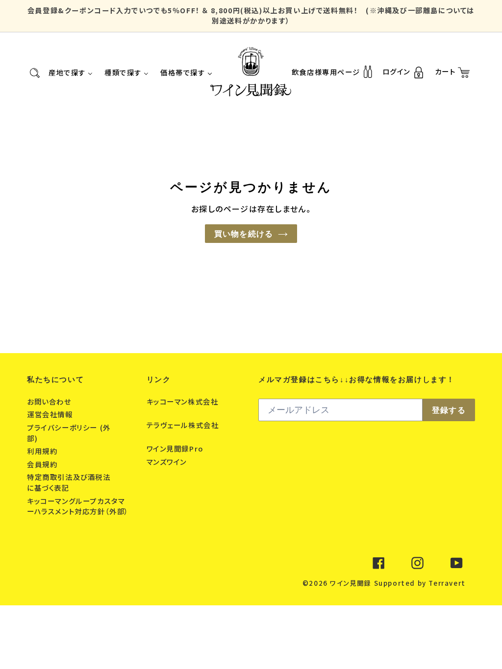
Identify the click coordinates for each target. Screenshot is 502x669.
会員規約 (43, 464)
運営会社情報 (51, 414)
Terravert (446, 583)
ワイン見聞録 (350, 583)
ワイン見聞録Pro (176, 448)
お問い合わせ (50, 401)
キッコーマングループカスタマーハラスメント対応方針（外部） (78, 506)
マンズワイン (168, 461)
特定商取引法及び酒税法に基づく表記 (69, 482)
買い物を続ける (244, 234)
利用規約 (43, 451)
